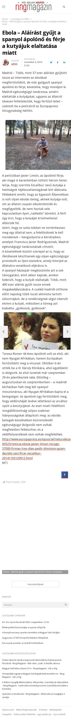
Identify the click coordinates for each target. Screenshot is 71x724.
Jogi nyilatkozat (44, 714)
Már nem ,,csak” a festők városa (44, 663)
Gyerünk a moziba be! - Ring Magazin (20, 693)
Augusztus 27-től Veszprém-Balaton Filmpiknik (25, 637)
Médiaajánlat (56, 709)
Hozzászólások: (36, 584)
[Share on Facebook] (64, 477)
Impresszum (8, 709)
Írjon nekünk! (59, 714)
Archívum (43, 709)
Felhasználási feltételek (25, 714)
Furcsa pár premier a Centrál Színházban (22, 643)
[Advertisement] (35, 528)
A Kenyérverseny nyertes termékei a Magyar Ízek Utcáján (31, 632)
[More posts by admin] (5, 61)
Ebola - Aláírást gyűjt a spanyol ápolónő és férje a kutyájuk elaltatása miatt (32, 572)
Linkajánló (7, 714)
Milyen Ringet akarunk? (26, 709)
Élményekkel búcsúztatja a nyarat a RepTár (24, 627)
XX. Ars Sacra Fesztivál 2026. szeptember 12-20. (25, 622)
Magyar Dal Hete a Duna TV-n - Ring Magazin (24, 668)
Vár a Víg (52, 668)
